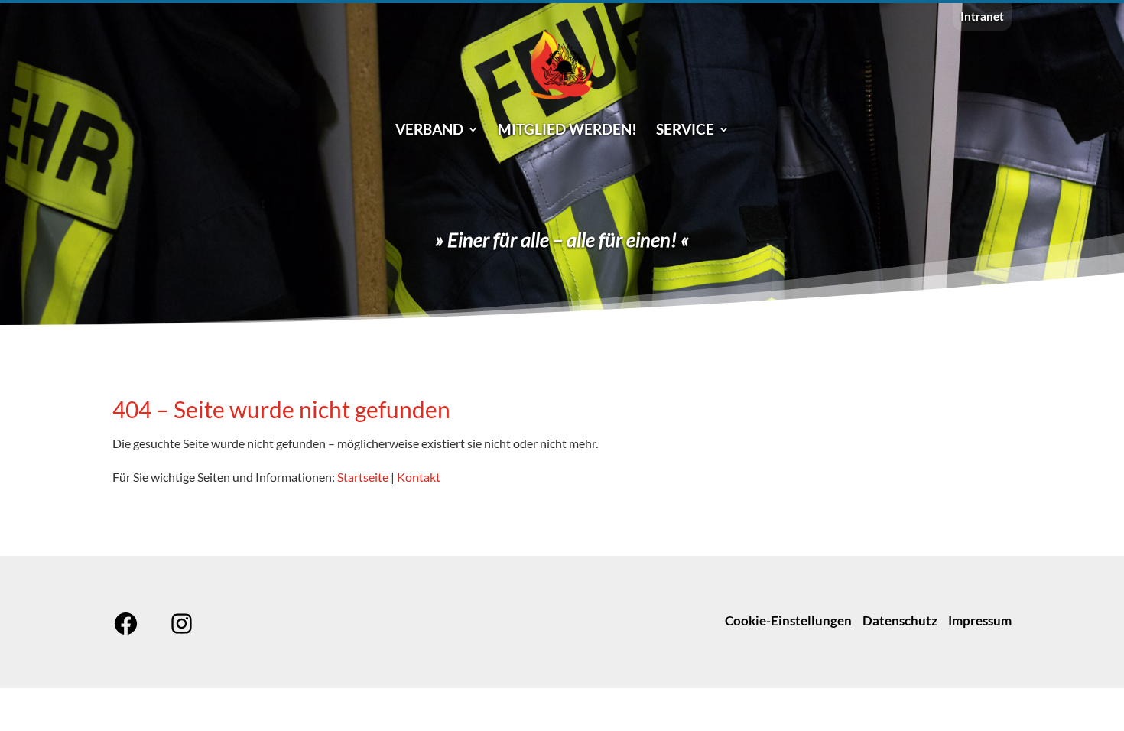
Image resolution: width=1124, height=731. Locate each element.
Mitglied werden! (567, 131)
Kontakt (418, 476)
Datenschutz (899, 620)
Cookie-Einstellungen (788, 620)
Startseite (362, 476)
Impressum (980, 620)
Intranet (982, 17)
